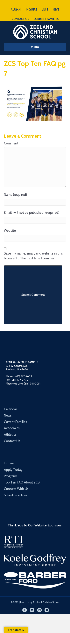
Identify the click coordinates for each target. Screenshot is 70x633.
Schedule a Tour (15, 495)
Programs (11, 476)
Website (10, 230)
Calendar (10, 409)
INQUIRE (31, 9)
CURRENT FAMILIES (46, 19)
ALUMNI (16, 9)
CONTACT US (20, 19)
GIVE (56, 9)
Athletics (10, 434)
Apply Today (13, 470)
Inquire (9, 463)
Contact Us (12, 441)
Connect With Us (16, 489)
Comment (11, 143)
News (8, 415)
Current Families (15, 422)
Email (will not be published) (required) (31, 213)
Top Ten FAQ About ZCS (22, 482)
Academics (12, 428)
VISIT (45, 9)
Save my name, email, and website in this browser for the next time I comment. (33, 255)
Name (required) (15, 195)
